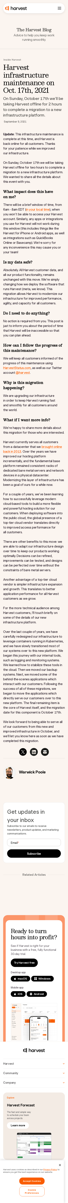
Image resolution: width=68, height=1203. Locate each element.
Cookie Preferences (32, 1191)
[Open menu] (59, 8)
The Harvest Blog (34, 29)
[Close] (59, 1165)
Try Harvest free (24, 962)
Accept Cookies (32, 1181)
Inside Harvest (12, 59)
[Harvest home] (16, 8)
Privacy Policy (50, 1169)
